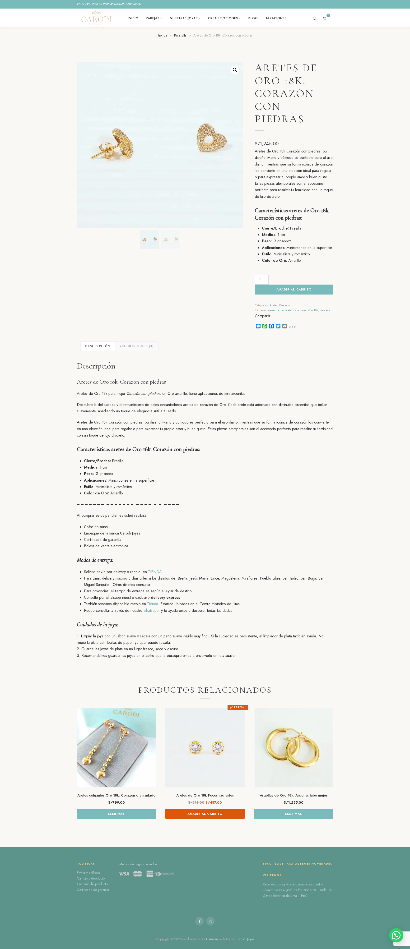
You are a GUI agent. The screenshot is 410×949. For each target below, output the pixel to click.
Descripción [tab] (97, 346)
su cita (279, 884)
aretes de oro (276, 310)
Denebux (212, 939)
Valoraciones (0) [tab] (137, 346)
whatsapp (151, 610)
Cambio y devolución (91, 878)
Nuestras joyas (184, 18)
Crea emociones (223, 18)
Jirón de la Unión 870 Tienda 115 (309, 890)
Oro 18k (313, 310)
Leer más (116, 813)
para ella (325, 310)
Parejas (152, 18)
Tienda (162, 35)
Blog (253, 18)
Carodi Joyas (245, 939)
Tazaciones (276, 18)
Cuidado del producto (92, 884)
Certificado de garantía (93, 889)
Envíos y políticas (88, 872)
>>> (292, 326)
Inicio (133, 18)
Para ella (180, 35)
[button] (235, 70)
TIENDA (155, 572)
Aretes (273, 305)
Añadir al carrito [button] (205, 813)
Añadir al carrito (294, 289)
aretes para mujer (296, 310)
